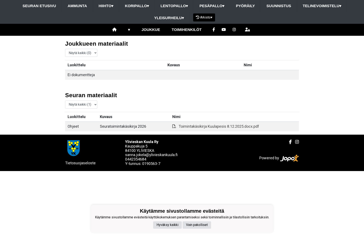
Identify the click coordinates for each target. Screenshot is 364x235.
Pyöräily (245, 6)
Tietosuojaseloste (80, 163)
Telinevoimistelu (322, 6)
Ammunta (77, 6)
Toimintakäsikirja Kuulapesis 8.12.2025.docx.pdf (219, 126)
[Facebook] (213, 30)
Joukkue (151, 30)
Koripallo (137, 6)
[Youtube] (223, 30)
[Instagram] (234, 30)
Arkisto (206, 17)
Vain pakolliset (197, 225)
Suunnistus (278, 6)
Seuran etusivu (39, 6)
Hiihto (106, 6)
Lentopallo (174, 6)
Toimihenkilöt (187, 30)
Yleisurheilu (169, 18)
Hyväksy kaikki (167, 225)
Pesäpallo (211, 6)
